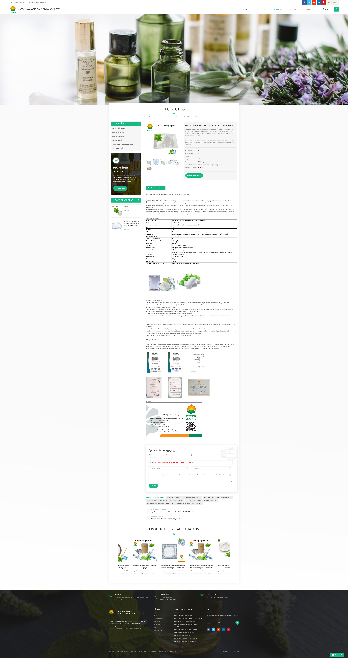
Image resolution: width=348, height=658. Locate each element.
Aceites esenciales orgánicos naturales (184, 621)
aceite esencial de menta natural (183, 615)
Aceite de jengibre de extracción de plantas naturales (186, 625)
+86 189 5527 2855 (18, 2)
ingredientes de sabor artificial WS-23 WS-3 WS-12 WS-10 (175, 462)
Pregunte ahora (193, 176)
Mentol (126, 206)
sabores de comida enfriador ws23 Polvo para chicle (216, 567)
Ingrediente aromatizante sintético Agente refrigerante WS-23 (184, 497)
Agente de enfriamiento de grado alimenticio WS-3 (188, 618)
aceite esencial (116, 140)
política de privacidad (232, 651)
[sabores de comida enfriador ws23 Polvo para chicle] (216, 550)
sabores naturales (117, 136)
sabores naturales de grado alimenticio (185, 641)
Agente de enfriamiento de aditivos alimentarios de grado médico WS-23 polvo (131, 223)
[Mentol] (117, 211)
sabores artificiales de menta (182, 635)
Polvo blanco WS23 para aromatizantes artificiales (217, 497)
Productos (278, 9)
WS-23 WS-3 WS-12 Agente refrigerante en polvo (188, 567)
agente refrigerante (160, 117)
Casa (245, 9)
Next (233, 556)
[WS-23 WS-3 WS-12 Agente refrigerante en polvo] (188, 550)
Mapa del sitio (158, 630)
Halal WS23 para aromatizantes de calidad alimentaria (201, 500)
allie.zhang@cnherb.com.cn (38, 2)
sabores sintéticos (117, 132)
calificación (307, 9)
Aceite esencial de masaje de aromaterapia (185, 629)
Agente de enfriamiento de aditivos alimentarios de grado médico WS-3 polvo (160, 567)
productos (157, 621)
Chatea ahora (339, 655)
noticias (292, 9)
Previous (114, 556)
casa (155, 615)
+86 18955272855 (172, 599)
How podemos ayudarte (120, 170)
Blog (155, 627)
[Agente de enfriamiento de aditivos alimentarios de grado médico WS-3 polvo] (160, 550)
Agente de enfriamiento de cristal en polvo (185, 638)
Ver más (124, 576)
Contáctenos (324, 9)
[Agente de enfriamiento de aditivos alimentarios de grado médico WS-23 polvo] (117, 225)
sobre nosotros (260, 9)
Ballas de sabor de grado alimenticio (184, 632)
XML (224, 651)
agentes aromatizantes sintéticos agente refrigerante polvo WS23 (165, 500)
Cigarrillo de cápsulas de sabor (122, 144)
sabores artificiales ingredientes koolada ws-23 (160, 504)
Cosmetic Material (117, 148)
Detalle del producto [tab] (155, 188)
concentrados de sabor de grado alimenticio (189, 504)
